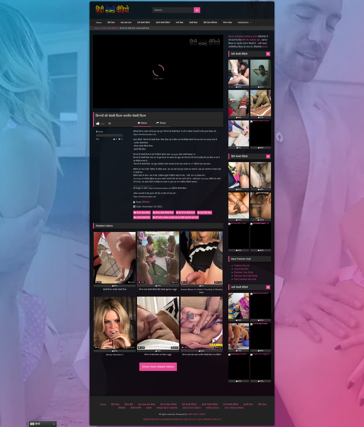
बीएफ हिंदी (129, 404)
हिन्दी (37, 423)
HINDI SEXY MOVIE (167, 408)
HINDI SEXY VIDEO (196, 414)
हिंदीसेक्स (146, 202)
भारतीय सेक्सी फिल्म (143, 217)
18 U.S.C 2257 (195, 419)
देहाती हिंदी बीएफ (205, 213)
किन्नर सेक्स (227, 22)
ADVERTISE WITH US (153, 419)
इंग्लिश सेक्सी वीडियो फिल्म (164, 213)
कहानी (148, 408)
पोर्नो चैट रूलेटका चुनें (251, 40)
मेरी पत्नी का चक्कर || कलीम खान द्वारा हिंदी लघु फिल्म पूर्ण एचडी (176, 217)
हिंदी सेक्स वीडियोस (210, 22)
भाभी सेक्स (179, 22)
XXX (265, 47)
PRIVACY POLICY (212, 419)
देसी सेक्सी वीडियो (143, 22)
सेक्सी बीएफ (193, 22)
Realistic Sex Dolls (243, 272)
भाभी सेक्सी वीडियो (230, 404)
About (143, 123)
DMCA (167, 419)
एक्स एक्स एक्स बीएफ (146, 404)
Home (99, 22)
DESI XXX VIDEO (192, 408)
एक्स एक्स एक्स (126, 22)
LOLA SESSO (241, 269)
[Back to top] (355, 418)
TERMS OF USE (179, 419)
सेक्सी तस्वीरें (136, 408)
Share (162, 123)
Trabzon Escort (241, 265)
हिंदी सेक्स (111, 22)
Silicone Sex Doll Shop (246, 276)
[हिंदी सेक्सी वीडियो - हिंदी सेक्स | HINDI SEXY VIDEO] (111, 10)
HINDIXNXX (243, 22)
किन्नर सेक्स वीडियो (109, 28)
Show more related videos (158, 366)
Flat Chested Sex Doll (245, 279)
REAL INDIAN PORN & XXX (242, 36)
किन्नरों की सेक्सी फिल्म (187, 213)
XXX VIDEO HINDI (234, 408)
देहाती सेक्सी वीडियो (163, 22)
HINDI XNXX (212, 408)
